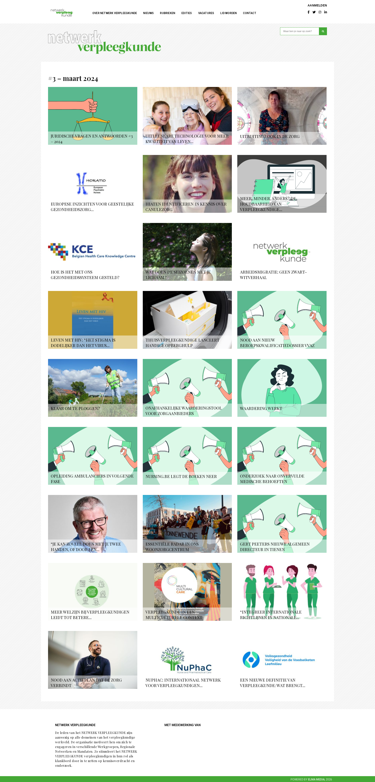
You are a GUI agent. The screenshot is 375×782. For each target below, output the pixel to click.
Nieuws (148, 13)
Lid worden (228, 13)
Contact (249, 13)
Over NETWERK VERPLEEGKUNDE (114, 13)
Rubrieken (167, 13)
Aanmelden (317, 5)
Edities (186, 13)
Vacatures (206, 13)
